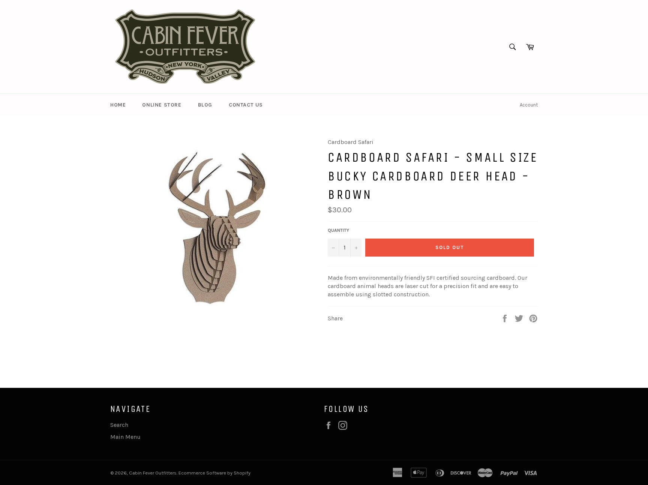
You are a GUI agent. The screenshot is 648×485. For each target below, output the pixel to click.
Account (529, 105)
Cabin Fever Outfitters (153, 473)
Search (119, 424)
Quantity (338, 230)
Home (118, 105)
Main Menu (125, 436)
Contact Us (246, 105)
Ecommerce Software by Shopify (214, 473)
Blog (205, 105)
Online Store (161, 105)
